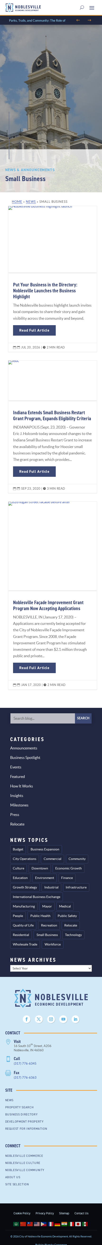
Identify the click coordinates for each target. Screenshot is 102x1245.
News (31, 201)
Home (17, 201)
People (18, 916)
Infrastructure (76, 887)
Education (20, 878)
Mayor (47, 906)
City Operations (24, 859)
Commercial (52, 859)
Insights (16, 795)
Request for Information (26, 1128)
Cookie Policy (22, 1213)
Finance (67, 878)
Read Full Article (34, 330)
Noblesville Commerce (24, 1156)
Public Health (40, 916)
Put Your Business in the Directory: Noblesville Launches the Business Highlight (52, 279)
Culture (18, 868)
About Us (12, 1177)
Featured (17, 776)
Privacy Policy (45, 1213)
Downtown (40, 868)
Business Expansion (45, 849)
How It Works (21, 786)
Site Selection (17, 1184)
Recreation (49, 925)
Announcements (23, 748)
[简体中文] (23, 1223)
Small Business (47, 935)
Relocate (17, 824)
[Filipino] (44, 1223)
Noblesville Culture (22, 1163)
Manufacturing (24, 906)
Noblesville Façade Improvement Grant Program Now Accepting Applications (52, 595)
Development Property (24, 1121)
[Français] (51, 1223)
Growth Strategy (25, 887)
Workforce (53, 944)
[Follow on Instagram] (51, 1019)
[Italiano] (71, 1223)
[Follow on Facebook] (26, 1019)
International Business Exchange (36, 897)
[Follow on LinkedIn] (75, 1019)
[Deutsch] (58, 1223)
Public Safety (67, 916)
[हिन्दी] (64, 1223)
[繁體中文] (30, 1223)
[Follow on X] (38, 1019)
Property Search (19, 1107)
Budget (18, 849)
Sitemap (64, 1213)
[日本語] (78, 1223)
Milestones (19, 805)
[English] (37, 1223)
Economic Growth (68, 868)
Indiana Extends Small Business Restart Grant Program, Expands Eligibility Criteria (52, 427)
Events (15, 767)
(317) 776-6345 (25, 1063)
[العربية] (16, 1223)
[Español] (85, 1223)
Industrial (51, 887)
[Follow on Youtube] (63, 1019)
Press (14, 814)
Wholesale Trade (25, 944)
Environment (44, 878)
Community (77, 859)
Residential (21, 935)
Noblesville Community (25, 1170)
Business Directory (21, 1114)
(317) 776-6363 (25, 1077)
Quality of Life (23, 925)
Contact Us (81, 1213)
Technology (73, 935)
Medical (65, 906)
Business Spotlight (25, 757)
